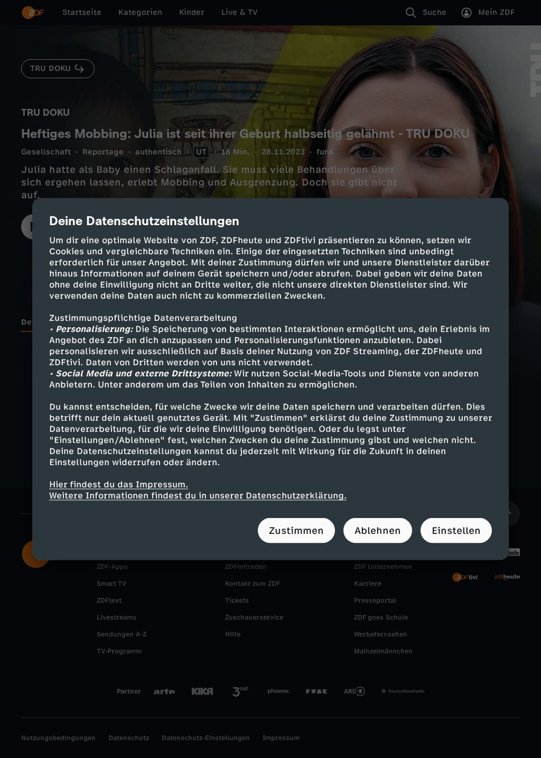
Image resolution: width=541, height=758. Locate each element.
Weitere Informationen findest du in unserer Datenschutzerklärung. (198, 496)
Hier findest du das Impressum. (118, 484)
